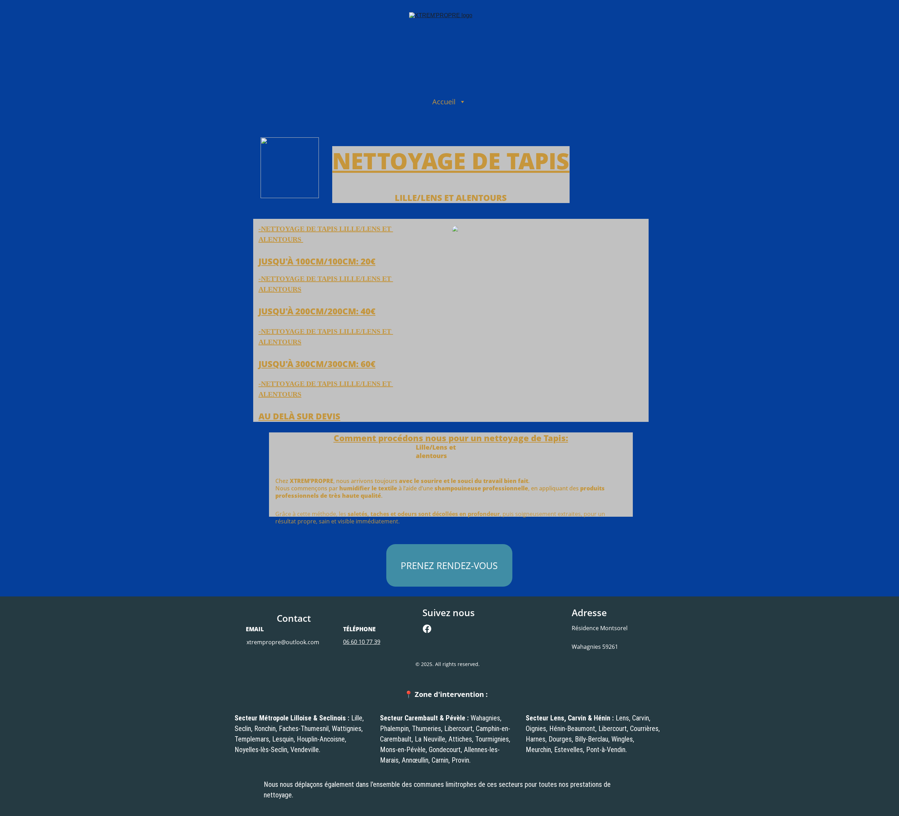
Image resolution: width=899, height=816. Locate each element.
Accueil (443, 101)
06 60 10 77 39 (361, 642)
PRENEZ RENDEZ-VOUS (449, 565)
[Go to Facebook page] (427, 629)
